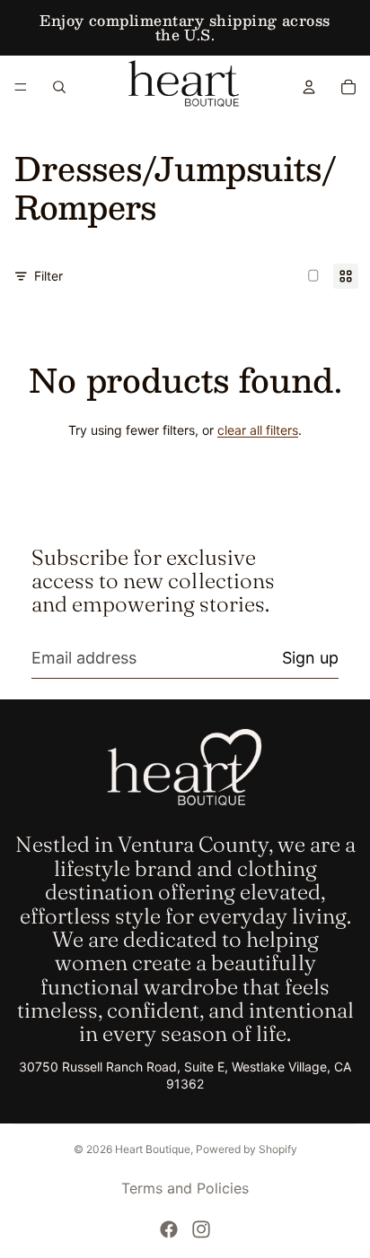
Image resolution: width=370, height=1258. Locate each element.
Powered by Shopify (246, 1149)
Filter (48, 275)
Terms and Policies (185, 1188)
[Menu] (20, 87)
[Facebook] (169, 1229)
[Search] (59, 87)
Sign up (310, 657)
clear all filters (257, 430)
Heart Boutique (152, 1149)
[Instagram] (201, 1229)
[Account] (309, 87)
